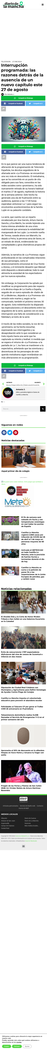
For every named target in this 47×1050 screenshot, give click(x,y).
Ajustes (27, 1046)
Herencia (28, 823)
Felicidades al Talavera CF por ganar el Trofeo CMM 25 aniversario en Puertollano (22, 708)
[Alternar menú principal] (42, 4)
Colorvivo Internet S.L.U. (22, 836)
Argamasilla (5, 823)
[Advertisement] (23, 34)
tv (3, 402)
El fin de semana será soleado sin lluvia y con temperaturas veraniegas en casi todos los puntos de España (32, 521)
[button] (23, 846)
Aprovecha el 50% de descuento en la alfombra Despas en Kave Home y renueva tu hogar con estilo (22, 752)
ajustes (18, 1042)
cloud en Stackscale (31, 841)
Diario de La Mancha (31, 821)
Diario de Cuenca (30, 818)
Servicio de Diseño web (27, 806)
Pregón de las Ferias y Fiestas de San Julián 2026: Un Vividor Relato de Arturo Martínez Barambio (21, 788)
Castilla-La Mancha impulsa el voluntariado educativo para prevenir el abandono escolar (21, 699)
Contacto (40, 806)
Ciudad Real (5, 828)
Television (5, 61)
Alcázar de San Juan (8, 821)
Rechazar (17, 1046)
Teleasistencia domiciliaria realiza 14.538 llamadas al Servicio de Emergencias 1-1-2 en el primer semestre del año (22, 717)
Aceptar (6, 1046)
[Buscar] (43, 409)
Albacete (4, 818)
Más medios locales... (32, 826)
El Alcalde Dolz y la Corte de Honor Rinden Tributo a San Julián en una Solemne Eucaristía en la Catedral (23, 619)
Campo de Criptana (7, 826)
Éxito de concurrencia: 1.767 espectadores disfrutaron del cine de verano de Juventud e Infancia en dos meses (22, 654)
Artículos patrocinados (10, 806)
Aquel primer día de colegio (15, 471)
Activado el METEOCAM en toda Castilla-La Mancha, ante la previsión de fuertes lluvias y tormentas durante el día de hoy (33, 556)
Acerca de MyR (24, 808)
